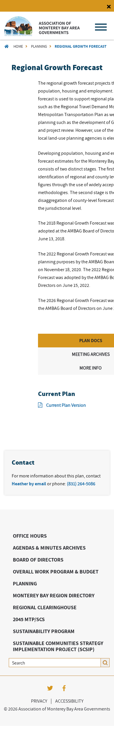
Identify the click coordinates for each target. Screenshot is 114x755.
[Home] (42, 34)
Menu (101, 27)
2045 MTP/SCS (29, 619)
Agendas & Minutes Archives (49, 548)
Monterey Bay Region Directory (53, 595)
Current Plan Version (66, 405)
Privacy (39, 701)
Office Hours (30, 536)
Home (18, 46)
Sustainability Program (44, 631)
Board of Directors (38, 560)
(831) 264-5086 (81, 483)
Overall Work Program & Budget (56, 572)
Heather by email (29, 484)
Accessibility (69, 701)
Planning (39, 46)
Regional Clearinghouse (45, 607)
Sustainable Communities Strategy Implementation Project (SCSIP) (58, 646)
